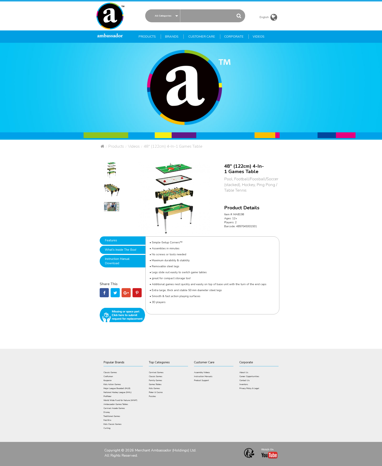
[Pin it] (137, 293)
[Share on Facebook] (104, 293)
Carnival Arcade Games (114, 408)
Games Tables (155, 384)
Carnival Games (156, 372)
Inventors (243, 384)
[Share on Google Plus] (126, 293)
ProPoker (107, 396)
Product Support (201, 380)
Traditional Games (111, 416)
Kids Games (154, 388)
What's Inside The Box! (120, 250)
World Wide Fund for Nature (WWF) (120, 400)
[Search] (239, 16)
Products (116, 146)
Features (111, 240)
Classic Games (110, 372)
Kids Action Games (112, 384)
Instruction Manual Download (117, 261)
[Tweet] (115, 293)
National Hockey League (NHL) (117, 392)
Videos (134, 146)
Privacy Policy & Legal (249, 388)
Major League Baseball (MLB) (116, 388)
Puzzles (152, 396)
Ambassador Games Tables (115, 404)
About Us (243, 372)
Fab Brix (107, 420)
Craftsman (108, 376)
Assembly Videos (202, 372)
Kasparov (107, 380)
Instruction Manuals (203, 376)
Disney (106, 412)
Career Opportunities (249, 376)
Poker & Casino (156, 392)
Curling (106, 428)
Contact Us (244, 380)
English (265, 17)
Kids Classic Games (112, 424)
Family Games (155, 380)
